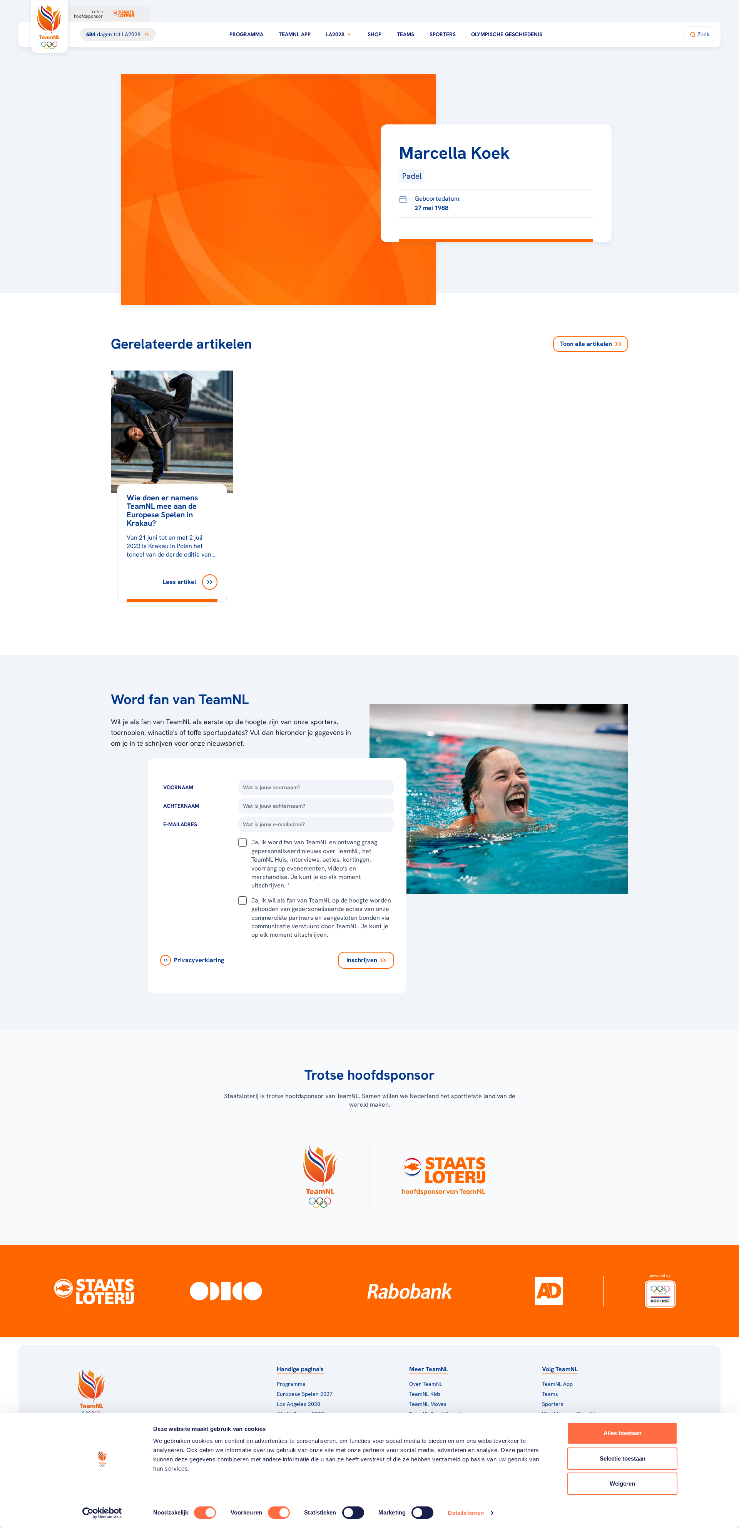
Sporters (443, 34)
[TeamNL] (319, 1174)
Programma (246, 34)
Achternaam (181, 805)
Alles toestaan (623, 1433)
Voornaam (178, 787)
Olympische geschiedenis (506, 34)
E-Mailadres (180, 824)
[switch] (279, 1512)
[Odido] (226, 1291)
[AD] (549, 1291)
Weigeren (622, 1483)
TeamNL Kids (425, 1393)
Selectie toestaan (622, 1458)
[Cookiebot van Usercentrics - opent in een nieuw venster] (102, 1513)
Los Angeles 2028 (298, 1404)
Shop (374, 34)
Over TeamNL (425, 1383)
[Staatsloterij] (94, 1291)
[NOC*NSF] (660, 1291)
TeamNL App (295, 34)
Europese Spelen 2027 (305, 1393)
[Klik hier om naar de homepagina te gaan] (49, 26)
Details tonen (465, 1513)
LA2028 (335, 34)
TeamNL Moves (427, 1404)
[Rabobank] (409, 1291)
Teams (405, 34)
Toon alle (586, 344)
